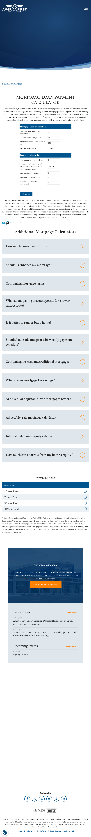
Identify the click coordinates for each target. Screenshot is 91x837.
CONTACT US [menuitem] (40, 755)
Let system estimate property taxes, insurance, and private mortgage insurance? (31, 166)
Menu (85, 8)
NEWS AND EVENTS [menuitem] (40, 723)
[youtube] (49, 799)
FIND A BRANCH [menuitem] (40, 749)
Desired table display (28, 148)
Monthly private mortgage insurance (30, 182)
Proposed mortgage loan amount (30, 132)
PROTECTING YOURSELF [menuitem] (40, 720)
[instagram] (42, 799)
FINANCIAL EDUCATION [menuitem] (40, 716)
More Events (71, 646)
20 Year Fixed (11, 491)
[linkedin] (64, 799)
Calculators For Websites (18, 223)
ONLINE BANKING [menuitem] (40, 752)
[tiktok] (56, 799)
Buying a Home (20, 654)
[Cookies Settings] (5, 832)
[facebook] (27, 799)
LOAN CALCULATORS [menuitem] (40, 726)
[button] (45, 584)
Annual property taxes (29, 173)
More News (71, 612)
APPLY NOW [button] (14, 70)
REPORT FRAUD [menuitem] (40, 730)
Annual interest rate (31, 138)
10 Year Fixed (11, 508)
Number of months (32, 143)
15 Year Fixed (11, 497)
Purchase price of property (31, 160)
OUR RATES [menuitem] (40, 742)
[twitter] (34, 799)
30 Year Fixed (11, 503)
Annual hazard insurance (30, 177)
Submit (26, 194)
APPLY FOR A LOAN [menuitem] (40, 746)
